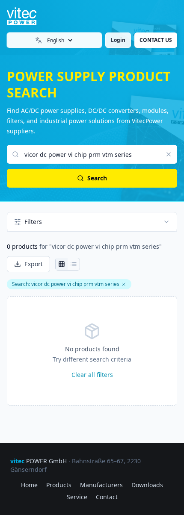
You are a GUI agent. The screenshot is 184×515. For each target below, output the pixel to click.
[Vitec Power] (28, 16)
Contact (107, 497)
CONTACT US (155, 40)
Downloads (147, 485)
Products (58, 485)
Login (118, 40)
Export (33, 264)
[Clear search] (168, 154)
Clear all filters (92, 375)
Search (97, 178)
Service (77, 497)
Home (29, 485)
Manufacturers (101, 485)
